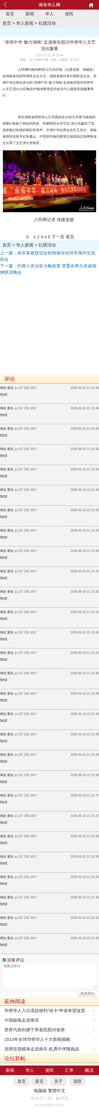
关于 (58, 1081)
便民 (69, 14)
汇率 (69, 1070)
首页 (10, 14)
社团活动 (47, 23)
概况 (89, 1070)
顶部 (77, 1081)
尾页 (70, 236)
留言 (39, 1081)
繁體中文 (56, 1090)
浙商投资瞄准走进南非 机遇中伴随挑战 (41, 1049)
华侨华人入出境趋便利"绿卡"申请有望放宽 (44, 1010)
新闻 (29, 14)
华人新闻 (24, 23)
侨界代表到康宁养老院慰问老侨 (34, 1029)
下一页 (57, 236)
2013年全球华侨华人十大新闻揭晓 (37, 1039)
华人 (49, 14)
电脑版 (40, 1090)
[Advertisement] (49, 325)
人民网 (37, 59)
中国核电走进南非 (21, 1020)
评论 (76, 59)
